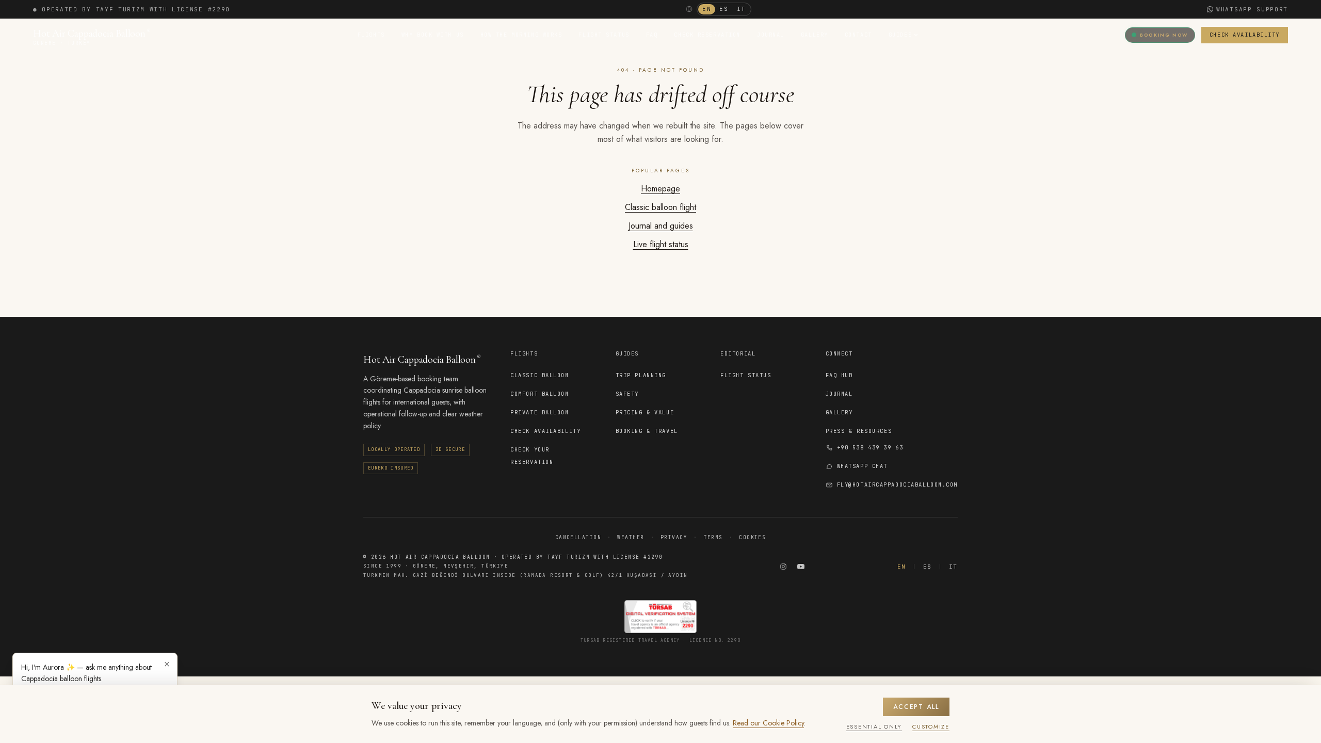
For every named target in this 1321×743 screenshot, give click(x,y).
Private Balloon (539, 412)
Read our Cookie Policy (768, 723)
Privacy (673, 537)
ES (723, 8)
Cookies (752, 537)
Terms (713, 537)
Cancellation (578, 537)
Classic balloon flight (660, 207)
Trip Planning (641, 375)
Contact (858, 34)
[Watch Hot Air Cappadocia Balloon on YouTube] (800, 566)
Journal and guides (661, 226)
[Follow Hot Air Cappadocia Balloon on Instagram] (783, 566)
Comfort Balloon (539, 393)
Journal (770, 34)
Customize (930, 726)
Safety (627, 393)
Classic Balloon (539, 375)
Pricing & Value (645, 412)
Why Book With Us (432, 34)
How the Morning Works (521, 34)
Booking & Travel (647, 430)
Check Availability (1245, 34)
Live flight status (660, 244)
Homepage (660, 189)
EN (706, 8)
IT (741, 8)
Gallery (814, 34)
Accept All (916, 707)
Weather (630, 537)
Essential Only (874, 726)
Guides (900, 34)
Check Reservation (707, 34)
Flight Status (603, 34)
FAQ (652, 34)
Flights (371, 34)
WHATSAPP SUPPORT (1252, 9)
